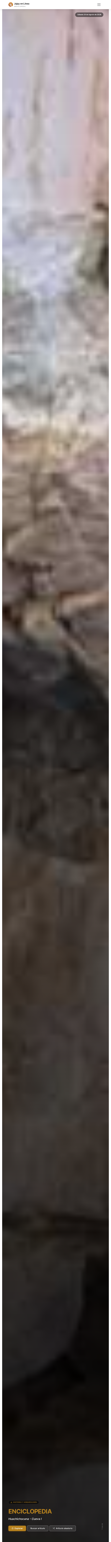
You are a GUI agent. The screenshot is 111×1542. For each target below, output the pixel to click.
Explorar (19, 1528)
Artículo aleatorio (64, 1528)
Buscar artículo (37, 1528)
